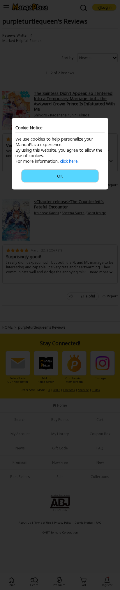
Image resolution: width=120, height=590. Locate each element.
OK (60, 176)
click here (69, 161)
